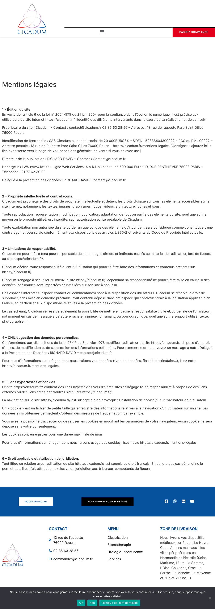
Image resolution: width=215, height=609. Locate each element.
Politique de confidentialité (119, 602)
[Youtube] (192, 501)
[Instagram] (175, 501)
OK (81, 602)
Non (92, 602)
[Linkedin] (183, 501)
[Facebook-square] (166, 501)
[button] (102, 32)
